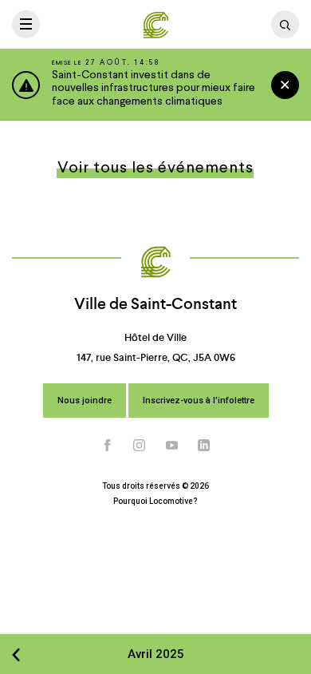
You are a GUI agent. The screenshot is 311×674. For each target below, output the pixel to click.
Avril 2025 (156, 654)
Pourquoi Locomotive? (155, 501)
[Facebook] (108, 445)
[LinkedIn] (204, 445)
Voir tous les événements (155, 168)
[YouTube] (172, 445)
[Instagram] (139, 445)
